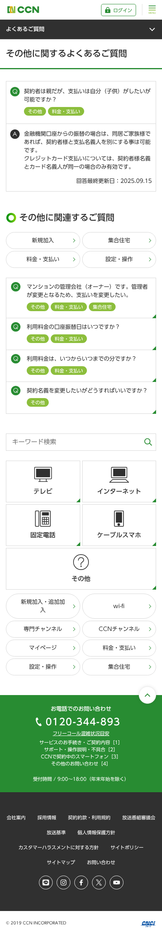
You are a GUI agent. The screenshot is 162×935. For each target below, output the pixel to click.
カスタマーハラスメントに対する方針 (58, 847)
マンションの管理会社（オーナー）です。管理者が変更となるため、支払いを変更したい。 (87, 296)
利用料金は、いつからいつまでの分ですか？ (82, 364)
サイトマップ (61, 862)
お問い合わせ (101, 862)
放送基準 (56, 832)
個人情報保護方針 (96, 832)
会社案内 (16, 817)
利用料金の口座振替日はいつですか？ (73, 332)
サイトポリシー (127, 847)
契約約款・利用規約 (89, 817)
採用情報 (46, 817)
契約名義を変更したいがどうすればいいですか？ (87, 396)
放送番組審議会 (138, 817)
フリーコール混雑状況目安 (81, 733)
